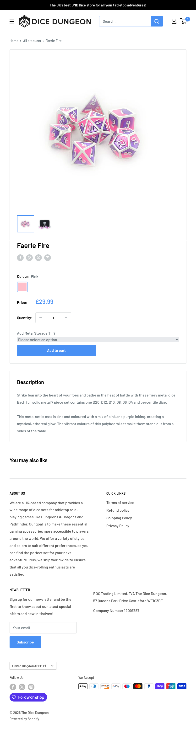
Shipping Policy (119, 517)
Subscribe (25, 642)
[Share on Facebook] (20, 257)
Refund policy (118, 510)
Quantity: (25, 317)
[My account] (174, 21)
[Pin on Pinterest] (29, 257)
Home (14, 41)
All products (32, 41)
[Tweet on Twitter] (38, 257)
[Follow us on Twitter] (22, 686)
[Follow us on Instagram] (31, 686)
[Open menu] (12, 21)
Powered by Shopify (24, 719)
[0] (184, 21)
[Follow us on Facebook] (13, 686)
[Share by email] (47, 257)
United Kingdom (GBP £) (29, 666)
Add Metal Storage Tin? (36, 333)
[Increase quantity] (66, 318)
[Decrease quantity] (41, 318)
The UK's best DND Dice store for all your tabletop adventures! (98, 5)
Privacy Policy (117, 525)
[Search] (157, 21)
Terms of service (120, 502)
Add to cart (56, 350)
